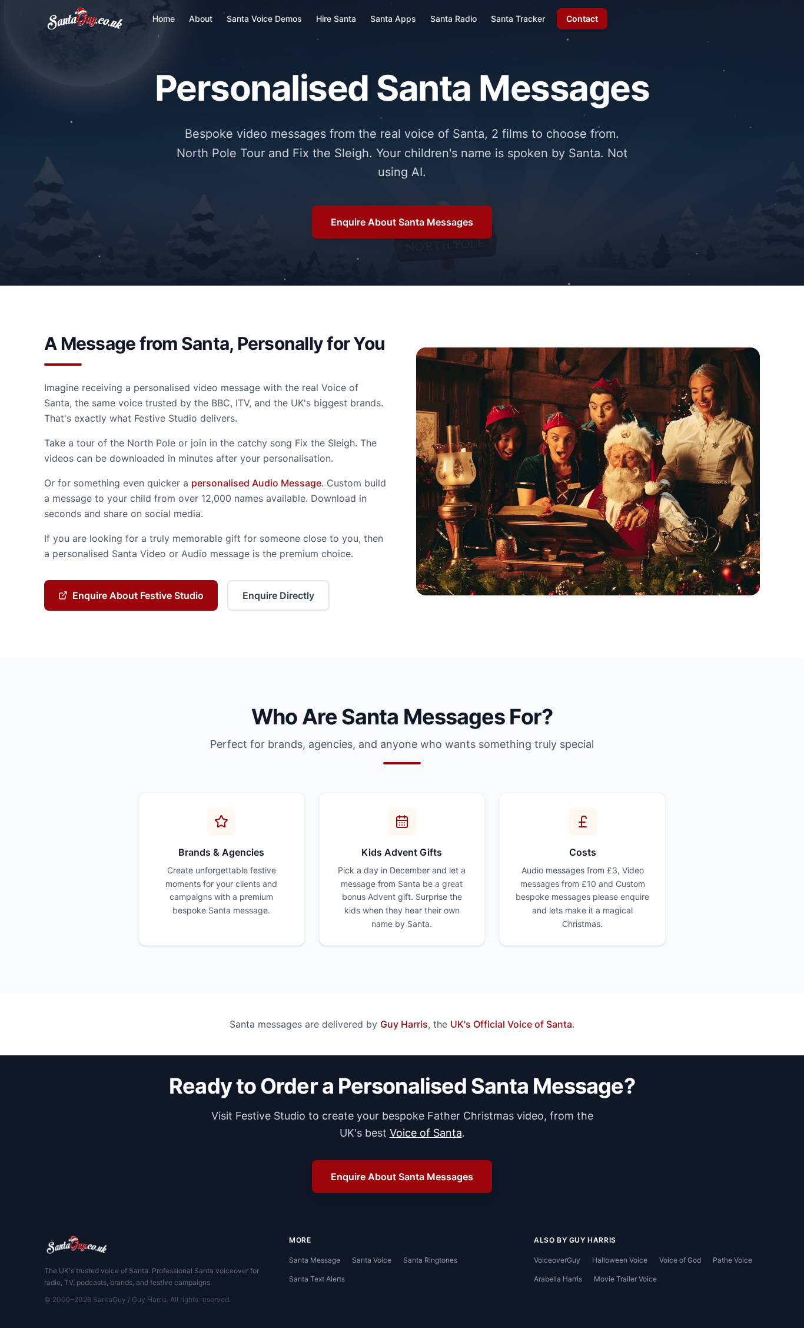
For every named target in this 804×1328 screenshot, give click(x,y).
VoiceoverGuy (557, 1260)
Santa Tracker (518, 19)
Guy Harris (404, 1024)
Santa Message (314, 1260)
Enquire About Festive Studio (138, 595)
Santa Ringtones (430, 1260)
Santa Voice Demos (264, 19)
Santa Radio (453, 19)
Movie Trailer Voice (625, 1278)
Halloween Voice (619, 1260)
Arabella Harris (558, 1278)
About (200, 19)
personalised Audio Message (256, 483)
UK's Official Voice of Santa (511, 1024)
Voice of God (680, 1260)
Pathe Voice (732, 1260)
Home (163, 19)
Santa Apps (393, 19)
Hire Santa (336, 19)
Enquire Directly (278, 595)
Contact (582, 19)
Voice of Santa (426, 1133)
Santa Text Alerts (317, 1278)
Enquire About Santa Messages (402, 222)
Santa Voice (371, 1260)
